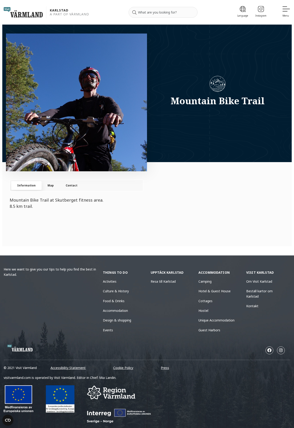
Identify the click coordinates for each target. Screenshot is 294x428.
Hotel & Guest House (214, 291)
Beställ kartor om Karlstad (259, 293)
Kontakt (252, 306)
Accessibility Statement (68, 368)
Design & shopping (117, 320)
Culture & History (116, 291)
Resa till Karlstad (163, 281)
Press (165, 368)
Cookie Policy (123, 368)
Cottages (205, 301)
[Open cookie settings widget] (7, 420)
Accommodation (115, 310)
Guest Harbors (209, 330)
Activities (109, 281)
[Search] (134, 12)
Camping (205, 281)
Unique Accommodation (216, 320)
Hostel (203, 310)
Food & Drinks (113, 301)
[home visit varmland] (23, 12)
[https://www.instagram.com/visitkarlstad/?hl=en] (281, 350)
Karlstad (59, 10)
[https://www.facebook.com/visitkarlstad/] (269, 350)
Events (108, 330)
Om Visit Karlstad (259, 281)
